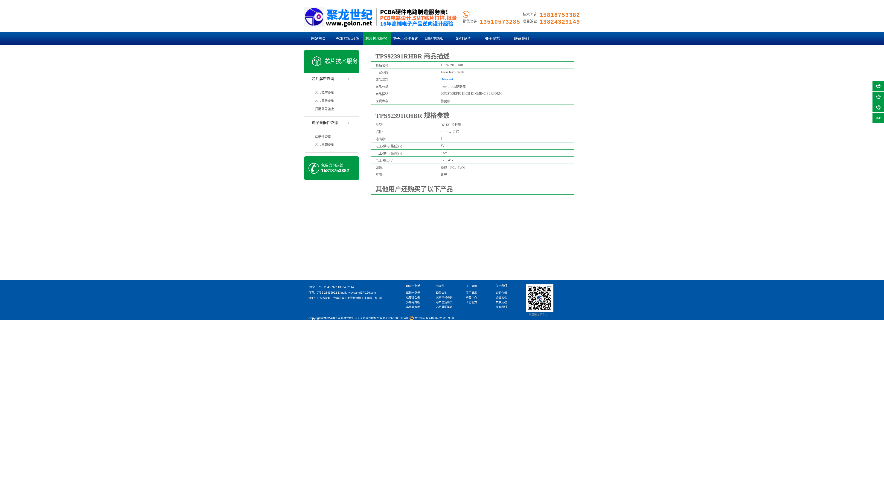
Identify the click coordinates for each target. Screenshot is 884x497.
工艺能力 (471, 302)
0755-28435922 (327, 287)
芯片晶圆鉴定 (444, 307)
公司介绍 (501, 293)
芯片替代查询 (324, 101)
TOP (878, 117)
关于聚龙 (492, 38)
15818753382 (335, 170)
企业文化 (501, 297)
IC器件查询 (323, 137)
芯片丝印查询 (324, 145)
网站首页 (318, 38)
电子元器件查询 (405, 38)
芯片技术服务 (376, 38)
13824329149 (346, 287)
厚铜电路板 (413, 293)
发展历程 (501, 302)
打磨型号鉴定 (324, 109)
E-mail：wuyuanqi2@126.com (357, 292)
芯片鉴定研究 (444, 302)
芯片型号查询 (444, 297)
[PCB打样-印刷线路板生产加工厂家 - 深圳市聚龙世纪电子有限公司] (383, 25)
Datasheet (447, 79)
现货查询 (441, 293)
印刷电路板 (434, 38)
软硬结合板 (413, 297)
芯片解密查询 (323, 79)
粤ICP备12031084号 (396, 318)
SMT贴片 (463, 38)
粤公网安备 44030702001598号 (434, 318)
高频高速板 (413, 307)
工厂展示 (471, 293)
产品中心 (471, 297)
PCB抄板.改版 (347, 38)
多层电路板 (413, 302)
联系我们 (521, 38)
